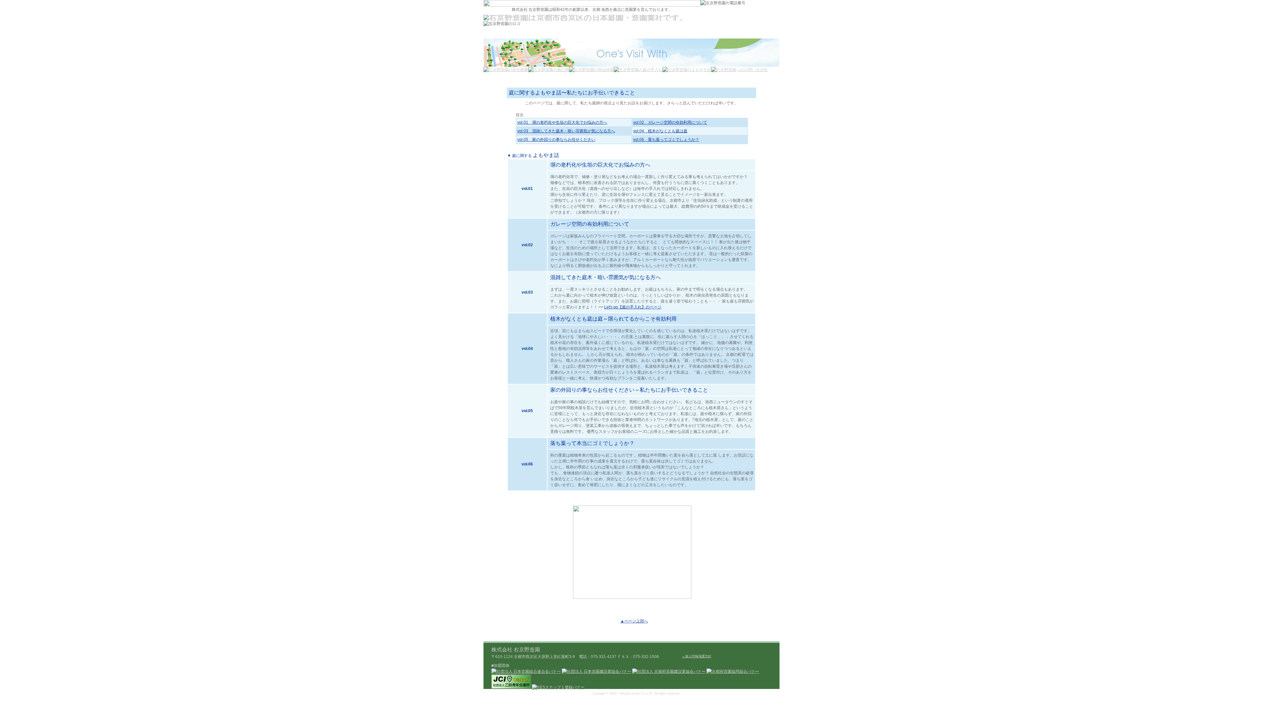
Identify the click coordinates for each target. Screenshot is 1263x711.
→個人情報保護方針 (696, 656)
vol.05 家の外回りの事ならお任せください (556, 139)
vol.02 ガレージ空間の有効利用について (670, 122)
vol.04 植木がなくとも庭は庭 (660, 131)
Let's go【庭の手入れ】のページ (632, 307)
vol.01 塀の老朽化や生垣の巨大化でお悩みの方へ (562, 122)
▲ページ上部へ (634, 621)
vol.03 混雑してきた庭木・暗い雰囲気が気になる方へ (566, 131)
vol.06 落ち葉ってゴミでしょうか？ (666, 139)
